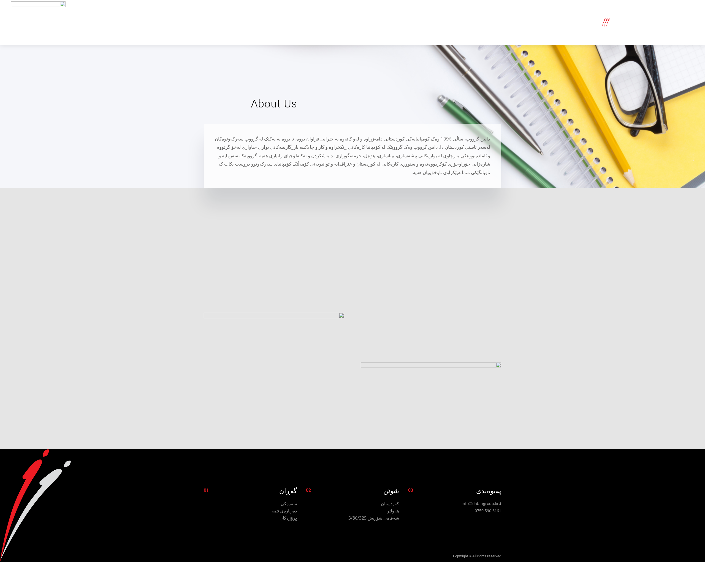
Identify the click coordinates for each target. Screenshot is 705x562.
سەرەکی (289, 504)
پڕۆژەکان (288, 518)
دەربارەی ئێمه (284, 511)
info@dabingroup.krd (481, 503)
